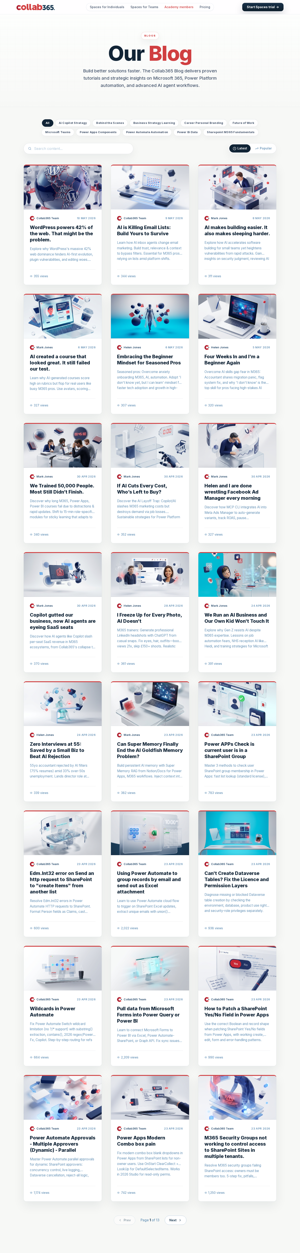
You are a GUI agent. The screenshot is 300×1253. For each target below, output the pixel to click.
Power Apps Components (98, 132)
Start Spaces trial (263, 7)
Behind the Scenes (110, 123)
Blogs (150, 35)
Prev (127, 1220)
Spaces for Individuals (107, 7)
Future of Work (244, 123)
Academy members (178, 7)
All (48, 123)
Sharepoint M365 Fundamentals (231, 132)
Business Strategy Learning (154, 123)
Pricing (205, 7)
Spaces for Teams (144, 7)
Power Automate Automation (147, 132)
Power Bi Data (187, 132)
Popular (266, 148)
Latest (242, 148)
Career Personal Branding (203, 123)
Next (173, 1220)
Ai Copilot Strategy (73, 123)
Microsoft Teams (57, 132)
